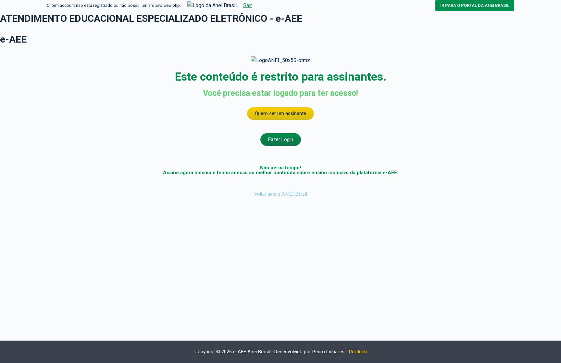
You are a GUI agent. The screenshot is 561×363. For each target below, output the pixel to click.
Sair (247, 5)
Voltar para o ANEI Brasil (280, 194)
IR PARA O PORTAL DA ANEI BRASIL (474, 5)
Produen (358, 352)
